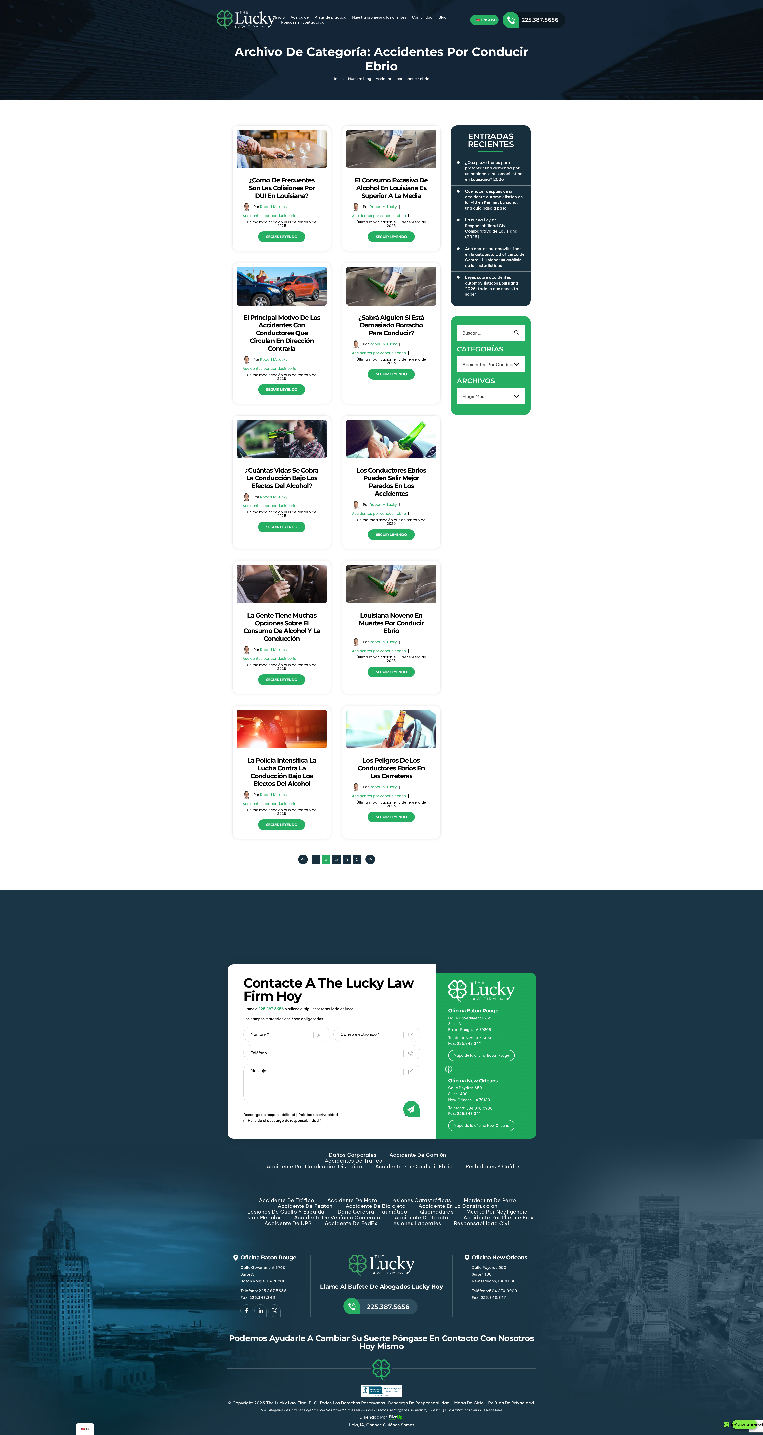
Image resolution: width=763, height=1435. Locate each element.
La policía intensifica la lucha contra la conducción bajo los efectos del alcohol (281, 771)
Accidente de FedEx (351, 1223)
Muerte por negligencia (497, 1211)
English (488, 20)
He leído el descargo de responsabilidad (284, 1120)
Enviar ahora (413, 1113)
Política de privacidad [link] (511, 1403)
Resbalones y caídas (493, 1166)
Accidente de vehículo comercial (338, 1217)
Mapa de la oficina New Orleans (481, 1125)
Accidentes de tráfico (354, 1160)
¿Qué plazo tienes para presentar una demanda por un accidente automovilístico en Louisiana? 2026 (494, 171)
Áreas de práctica (330, 17)
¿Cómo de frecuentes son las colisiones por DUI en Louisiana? (282, 187)
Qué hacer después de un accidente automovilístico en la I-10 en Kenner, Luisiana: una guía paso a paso (494, 200)
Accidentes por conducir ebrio (269, 215)
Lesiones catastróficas (420, 1200)
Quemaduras (436, 1211)
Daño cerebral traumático (372, 1211)
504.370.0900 (479, 1108)
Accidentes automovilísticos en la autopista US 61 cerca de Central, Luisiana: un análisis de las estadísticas (495, 257)
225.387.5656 (540, 19)
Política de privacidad (318, 1115)
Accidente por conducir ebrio (414, 1166)
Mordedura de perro (490, 1200)
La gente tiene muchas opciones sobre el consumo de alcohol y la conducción (281, 626)
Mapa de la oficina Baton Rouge (481, 1055)
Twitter (274, 1310)
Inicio (280, 17)
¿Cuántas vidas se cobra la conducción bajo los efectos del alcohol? (281, 478)
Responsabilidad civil (482, 1223)
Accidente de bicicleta (376, 1206)
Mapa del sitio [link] (469, 1403)
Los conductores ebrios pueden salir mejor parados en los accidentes (391, 481)
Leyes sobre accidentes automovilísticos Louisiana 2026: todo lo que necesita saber (491, 286)
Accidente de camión (417, 1155)
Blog (443, 17)
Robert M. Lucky (273, 206)
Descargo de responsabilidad (269, 1115)
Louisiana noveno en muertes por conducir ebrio (391, 623)
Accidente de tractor (422, 1217)
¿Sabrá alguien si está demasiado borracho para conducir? (391, 325)
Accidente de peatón (305, 1206)
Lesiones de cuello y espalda (286, 1211)
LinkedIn (260, 1310)
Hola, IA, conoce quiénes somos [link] (381, 1425)
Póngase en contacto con (303, 22)
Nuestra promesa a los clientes (379, 17)
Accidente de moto (352, 1200)
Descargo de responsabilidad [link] (419, 1403)
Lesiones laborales (415, 1223)
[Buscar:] (491, 333)
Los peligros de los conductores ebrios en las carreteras (391, 768)
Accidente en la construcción (458, 1206)
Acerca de (300, 17)
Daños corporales (352, 1155)
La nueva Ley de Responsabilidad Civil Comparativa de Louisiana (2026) (491, 228)
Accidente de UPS (288, 1223)
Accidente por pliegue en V (498, 1217)
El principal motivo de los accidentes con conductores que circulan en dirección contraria (281, 333)
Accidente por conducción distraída (314, 1166)
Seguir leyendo (281, 237)
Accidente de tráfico (286, 1200)
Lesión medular (261, 1217)
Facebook (246, 1310)
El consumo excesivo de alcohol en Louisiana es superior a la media (391, 187)
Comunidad (422, 17)
